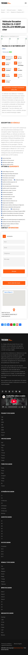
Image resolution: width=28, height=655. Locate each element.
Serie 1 (3, 591)
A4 (2, 526)
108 (2, 417)
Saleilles (20, 10)
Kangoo (3, 581)
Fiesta (2, 468)
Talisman (3, 584)
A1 (2, 521)
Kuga (2, 473)
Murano (3, 635)
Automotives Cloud (18, 648)
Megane (3, 571)
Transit (3, 485)
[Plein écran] (25, 407)
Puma (2, 480)
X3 (1, 607)
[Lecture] (3, 407)
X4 (1, 609)
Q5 (2, 536)
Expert (2, 435)
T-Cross (3, 452)
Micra (2, 624)
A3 (2, 523)
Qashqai (3, 617)
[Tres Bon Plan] (6, 3)
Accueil (3, 10)
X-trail (2, 622)
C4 (1, 503)
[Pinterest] (11, 324)
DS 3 (2, 549)
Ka (1, 483)
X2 (1, 604)
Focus (2, 470)
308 (2, 424)
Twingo (3, 579)
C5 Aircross (4, 510)
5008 (2, 430)
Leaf (2, 629)
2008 (2, 422)
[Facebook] (2, 324)
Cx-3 (8, 12)
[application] (14, 401)
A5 (2, 528)
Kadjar (2, 576)
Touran (3, 455)
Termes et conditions (6, 643)
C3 (1, 498)
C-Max (2, 478)
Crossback (3, 546)
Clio (2, 566)
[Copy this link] (20, 324)
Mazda (3, 12)
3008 (2, 427)
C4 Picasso (4, 505)
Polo (2, 447)
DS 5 (2, 554)
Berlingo (3, 513)
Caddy (2, 460)
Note (2, 632)
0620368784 (9, 236)
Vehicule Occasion (11, 10)
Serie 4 (3, 599)
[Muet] (22, 407)
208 (2, 419)
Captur (3, 568)
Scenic (2, 574)
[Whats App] (14, 324)
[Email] (8, 324)
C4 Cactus (3, 508)
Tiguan (3, 445)
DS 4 (2, 551)
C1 (1, 495)
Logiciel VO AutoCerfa (6, 645)
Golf (2, 442)
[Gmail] (17, 324)
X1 (1, 602)
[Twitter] (5, 324)
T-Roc (2, 450)
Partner (3, 432)
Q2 (2, 531)
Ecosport (3, 475)
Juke (2, 619)
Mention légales (18, 643)
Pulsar (2, 627)
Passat (3, 458)
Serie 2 (3, 594)
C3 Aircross (4, 500)
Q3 (2, 533)
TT (2, 538)
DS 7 (2, 556)
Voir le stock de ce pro (14, 283)
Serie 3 (3, 596)
